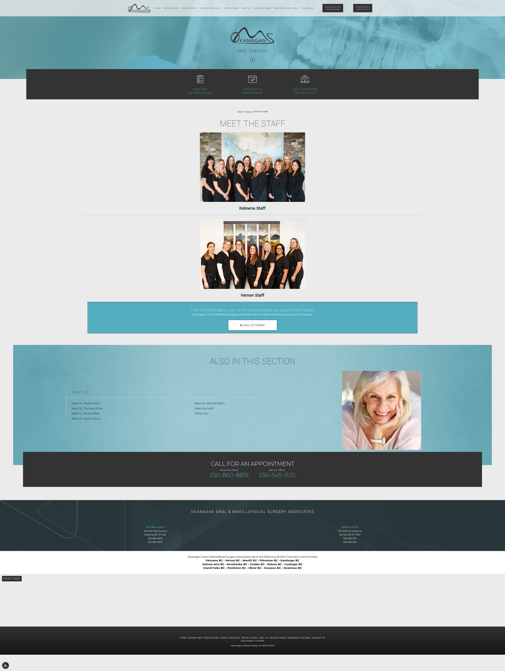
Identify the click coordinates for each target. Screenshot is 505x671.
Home (157, 8)
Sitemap (259, 641)
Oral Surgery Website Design (244, 645)
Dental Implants (210, 8)
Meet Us (246, 8)
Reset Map (11, 578)
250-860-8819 (155, 538)
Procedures (189, 8)
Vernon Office (350, 527)
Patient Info (171, 8)
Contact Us (307, 8)
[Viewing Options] (5, 665)
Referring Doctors (286, 8)
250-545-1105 (350, 538)
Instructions (231, 8)
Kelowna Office (155, 527)
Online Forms (262, 8)
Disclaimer (247, 641)
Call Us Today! (253, 325)
